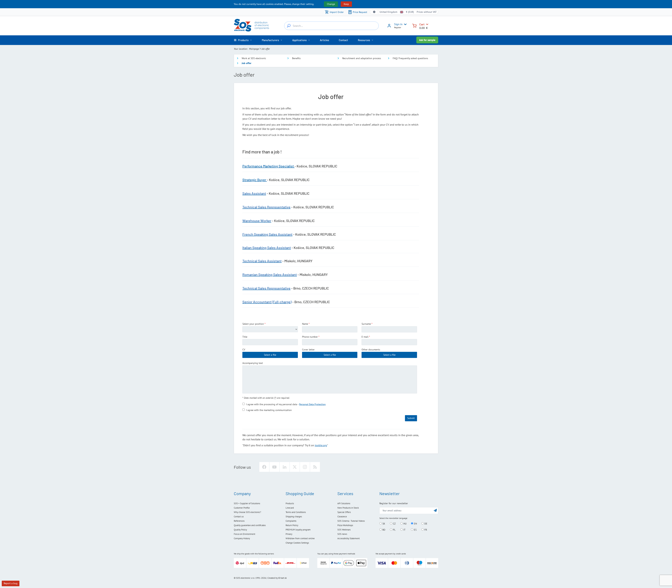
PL (394, 529)
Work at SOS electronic (254, 58)
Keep (346, 4)
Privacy (289, 534)
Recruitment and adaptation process (361, 58)
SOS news (342, 534)
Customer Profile (242, 507)
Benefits (296, 58)
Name (305, 323)
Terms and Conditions (296, 512)
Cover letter (308, 349)
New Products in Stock (348, 507)
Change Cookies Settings (297, 542)
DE (425, 523)
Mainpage (254, 48)
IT (404, 529)
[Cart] (414, 25)
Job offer (246, 63)
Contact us (239, 516)
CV (243, 349)
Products (290, 503)
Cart (422, 24)
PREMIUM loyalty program (298, 529)
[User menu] (404, 24)
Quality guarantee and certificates (250, 525)
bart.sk (284, 577)
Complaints (291, 520)
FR (425, 529)
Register (397, 27)
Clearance (342, 516)
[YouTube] (274, 467)
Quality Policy (240, 529)
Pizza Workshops (345, 525)
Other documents (371, 349)
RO (383, 529)
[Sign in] (389, 27)
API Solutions (343, 503)
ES (414, 529)
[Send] (435, 510)
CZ (394, 523)
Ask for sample (427, 40)
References (239, 520)
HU (405, 523)
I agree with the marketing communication (269, 409)
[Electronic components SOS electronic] (251, 25)
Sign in (398, 24)
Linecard (290, 507)
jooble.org (321, 445)
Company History (242, 538)
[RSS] (315, 467)
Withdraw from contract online (300, 538)
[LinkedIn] (284, 467)
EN (415, 523)
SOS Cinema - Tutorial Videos (351, 520)
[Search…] (288, 26)
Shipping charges (294, 516)
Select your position (253, 323)
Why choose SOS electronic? (247, 512)
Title (244, 336)
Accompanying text (252, 363)
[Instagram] (305, 467)
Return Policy (292, 525)
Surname (366, 323)
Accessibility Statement (348, 538)
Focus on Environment (244, 534)
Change (331, 4)
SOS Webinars (344, 529)
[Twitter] (295, 467)
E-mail (365, 336)
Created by (273, 577)
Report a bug (11, 583)
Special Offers (344, 512)
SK (383, 523)
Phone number (310, 336)
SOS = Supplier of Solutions (247, 503)
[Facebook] (264, 467)
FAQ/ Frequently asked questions (410, 58)
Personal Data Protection (312, 404)
